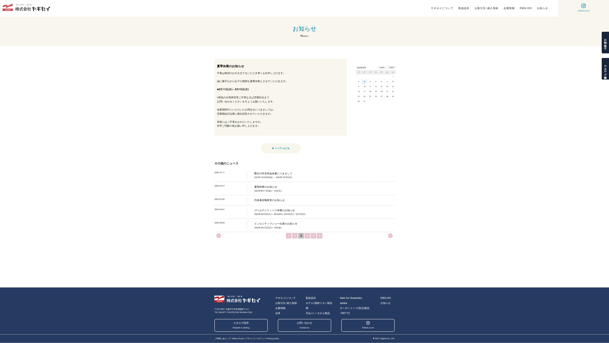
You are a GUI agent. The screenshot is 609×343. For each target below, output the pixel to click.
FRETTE (345, 313)
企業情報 (280, 308)
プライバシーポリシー (262, 338)
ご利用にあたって (229, 338)
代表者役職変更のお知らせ (269, 200)
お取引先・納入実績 (286, 303)
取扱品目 (311, 297)
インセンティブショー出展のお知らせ (275, 223)
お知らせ (385, 303)
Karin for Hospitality (351, 297)
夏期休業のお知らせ (265, 186)
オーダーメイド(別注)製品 (354, 308)
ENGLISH (385, 297)
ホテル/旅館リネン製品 (319, 303)
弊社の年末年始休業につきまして (273, 173)
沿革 (277, 313)
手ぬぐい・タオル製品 (318, 313)
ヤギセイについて (285, 297)
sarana (343, 303)
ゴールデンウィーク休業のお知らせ (274, 210)
